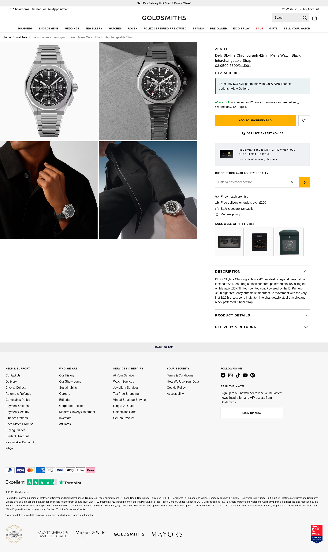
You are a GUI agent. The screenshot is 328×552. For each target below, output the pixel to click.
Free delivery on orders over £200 (243, 202)
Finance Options (17, 418)
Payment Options (17, 405)
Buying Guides (15, 430)
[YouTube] (246, 376)
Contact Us (13, 375)
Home (7, 37)
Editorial (64, 399)
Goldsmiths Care (124, 412)
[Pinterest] (253, 376)
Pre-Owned (218, 28)
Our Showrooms (70, 381)
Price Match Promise (19, 424)
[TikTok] (238, 376)
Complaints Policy (18, 399)
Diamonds (25, 28)
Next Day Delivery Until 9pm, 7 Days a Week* (164, 3)
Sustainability (68, 387)
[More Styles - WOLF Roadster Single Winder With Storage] (259, 242)
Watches (115, 28)
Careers (64, 393)
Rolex (132, 28)
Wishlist (290, 9)
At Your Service (123, 375)
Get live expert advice (265, 133)
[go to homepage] (164, 18)
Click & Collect (15, 387)
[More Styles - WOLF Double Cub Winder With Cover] (229, 242)
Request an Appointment (52, 9)
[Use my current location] (292, 182)
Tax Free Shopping (126, 393)
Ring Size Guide (124, 405)
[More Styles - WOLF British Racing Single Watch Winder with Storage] (289, 242)
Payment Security (17, 412)
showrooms (20, 9)
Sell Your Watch (297, 28)
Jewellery (94, 28)
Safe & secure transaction (238, 208)
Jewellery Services (126, 387)
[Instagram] (231, 376)
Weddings (72, 28)
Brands (198, 28)
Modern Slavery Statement (77, 412)
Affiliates (65, 424)
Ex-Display (241, 28)
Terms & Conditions (180, 375)
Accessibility (175, 393)
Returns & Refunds (18, 393)
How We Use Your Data (183, 381)
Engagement (48, 28)
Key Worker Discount (20, 442)
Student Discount (17, 436)
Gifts (273, 28)
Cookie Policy (176, 387)
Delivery (11, 381)
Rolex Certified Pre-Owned (165, 28)
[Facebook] (224, 376)
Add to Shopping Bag (255, 120)
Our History (66, 375)
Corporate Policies (71, 405)
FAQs (9, 448)
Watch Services (123, 381)
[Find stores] (304, 182)
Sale (259, 28)
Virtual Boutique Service (129, 399)
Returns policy (230, 214)
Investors (65, 418)
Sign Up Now (251, 413)
